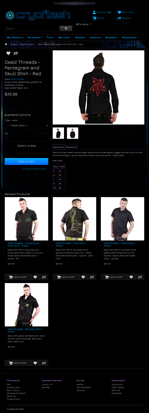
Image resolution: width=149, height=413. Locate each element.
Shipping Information (16, 393)
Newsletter (117, 393)
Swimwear (110, 37)
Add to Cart (26, 161)
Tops (50, 37)
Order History (118, 387)
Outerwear (34, 37)
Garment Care (13, 387)
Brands (80, 384)
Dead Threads (27, 44)
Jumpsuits (95, 37)
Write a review (39, 168)
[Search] (66, 28)
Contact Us (47, 384)
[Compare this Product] (15, 53)
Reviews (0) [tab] (71, 147)
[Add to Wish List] (8, 53)
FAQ (8, 384)
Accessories (129, 37)
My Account (117, 384)
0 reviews (26, 168)
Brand (14, 44)
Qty (6, 133)
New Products (15, 37)
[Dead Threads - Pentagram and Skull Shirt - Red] (98, 87)
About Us (11, 396)
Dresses (80, 37)
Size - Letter (11, 120)
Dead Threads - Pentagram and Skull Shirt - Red (60, 44)
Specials (81, 390)
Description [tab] (59, 147)
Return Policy (13, 390)
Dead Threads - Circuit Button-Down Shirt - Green (24, 244)
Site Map (46, 387)
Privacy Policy (13, 399)
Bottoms (64, 37)
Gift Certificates (84, 387)
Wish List (116, 390)
